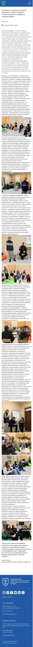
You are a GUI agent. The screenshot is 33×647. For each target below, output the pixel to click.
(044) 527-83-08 (7, 632)
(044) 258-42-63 (7, 630)
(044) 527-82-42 (7, 611)
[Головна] (3, 3)
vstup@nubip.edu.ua (9, 635)
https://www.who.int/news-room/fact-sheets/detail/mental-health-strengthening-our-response (16, 49)
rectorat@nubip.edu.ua (9, 614)
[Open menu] (29, 3)
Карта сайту (7, 597)
